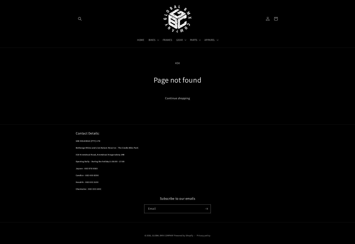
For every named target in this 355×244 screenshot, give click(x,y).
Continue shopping (177, 98)
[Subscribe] (206, 208)
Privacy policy (203, 235)
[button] (80, 19)
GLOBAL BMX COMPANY (163, 235)
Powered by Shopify (183, 235)
